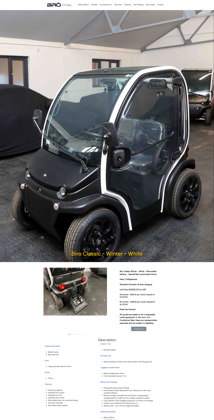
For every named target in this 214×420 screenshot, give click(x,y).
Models (94, 4)
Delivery (127, 4)
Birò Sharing (138, 4)
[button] (67, 334)
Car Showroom (106, 4)
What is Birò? (83, 4)
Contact (160, 4)
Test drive (118, 4)
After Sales (150, 4)
